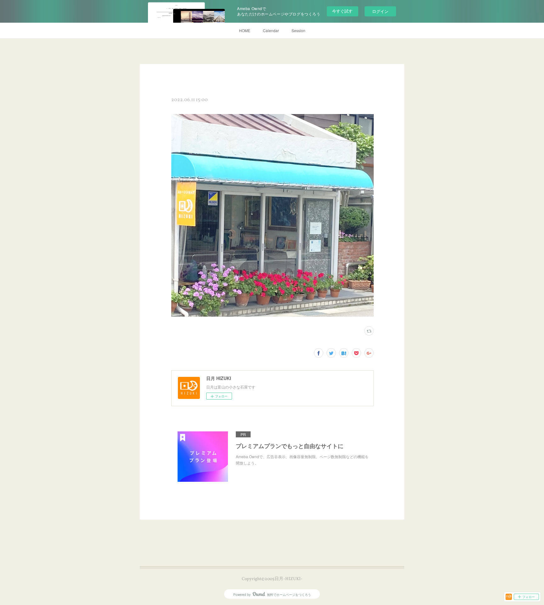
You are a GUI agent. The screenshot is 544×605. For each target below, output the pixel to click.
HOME (244, 30)
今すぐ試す (342, 11)
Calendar (271, 30)
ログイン (380, 11)
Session (298, 30)
